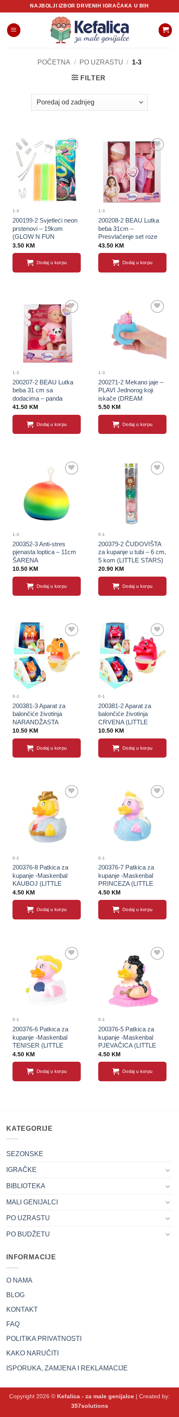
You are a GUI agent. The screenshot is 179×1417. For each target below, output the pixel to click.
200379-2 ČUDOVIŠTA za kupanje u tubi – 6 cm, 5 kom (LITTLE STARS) (132, 552)
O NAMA (19, 1280)
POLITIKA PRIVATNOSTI (44, 1338)
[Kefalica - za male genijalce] (89, 30)
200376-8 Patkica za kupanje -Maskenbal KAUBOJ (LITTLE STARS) (40, 879)
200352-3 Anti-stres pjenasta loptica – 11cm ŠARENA (44, 552)
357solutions (89, 1405)
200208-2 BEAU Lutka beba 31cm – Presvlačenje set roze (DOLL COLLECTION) (129, 232)
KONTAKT (22, 1309)
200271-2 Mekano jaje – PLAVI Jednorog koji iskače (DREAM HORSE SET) (130, 394)
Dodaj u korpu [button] (52, 262)
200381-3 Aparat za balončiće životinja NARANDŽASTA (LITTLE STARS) (38, 718)
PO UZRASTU (101, 62)
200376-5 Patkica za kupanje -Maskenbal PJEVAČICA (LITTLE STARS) (127, 1041)
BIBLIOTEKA (25, 1185)
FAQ (13, 1324)
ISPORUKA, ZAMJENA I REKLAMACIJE (67, 1368)
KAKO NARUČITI (32, 1353)
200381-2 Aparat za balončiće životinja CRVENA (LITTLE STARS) (124, 718)
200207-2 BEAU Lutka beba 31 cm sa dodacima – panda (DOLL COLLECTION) (43, 394)
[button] (13, 30)
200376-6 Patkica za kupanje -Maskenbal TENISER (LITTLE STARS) (40, 1041)
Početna (53, 62)
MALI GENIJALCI (32, 1202)
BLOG (15, 1294)
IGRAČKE (21, 1169)
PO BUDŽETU (28, 1234)
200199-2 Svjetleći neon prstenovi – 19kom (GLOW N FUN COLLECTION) (44, 232)
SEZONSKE (24, 1153)
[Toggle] (168, 1170)
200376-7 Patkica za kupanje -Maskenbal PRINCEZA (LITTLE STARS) (126, 879)
